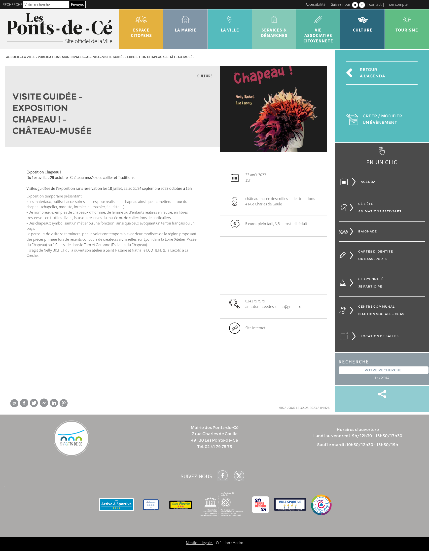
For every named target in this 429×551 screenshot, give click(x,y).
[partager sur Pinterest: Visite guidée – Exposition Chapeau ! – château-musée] (64, 403)
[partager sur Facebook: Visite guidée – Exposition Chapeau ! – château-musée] (24, 403)
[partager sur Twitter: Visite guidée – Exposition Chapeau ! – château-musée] (34, 403)
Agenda (93, 57)
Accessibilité (315, 4)
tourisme (406, 30)
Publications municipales (61, 57)
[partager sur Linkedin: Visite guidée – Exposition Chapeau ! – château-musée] (54, 403)
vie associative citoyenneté (318, 35)
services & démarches (274, 32)
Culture (362, 30)
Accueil (13, 57)
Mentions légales (199, 542)
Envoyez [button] (77, 4)
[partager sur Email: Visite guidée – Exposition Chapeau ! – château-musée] (14, 403)
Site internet (255, 327)
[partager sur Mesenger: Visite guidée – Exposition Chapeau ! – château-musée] (44, 403)
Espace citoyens (141, 32)
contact (375, 4)
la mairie (185, 30)
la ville (230, 30)
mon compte (397, 4)
